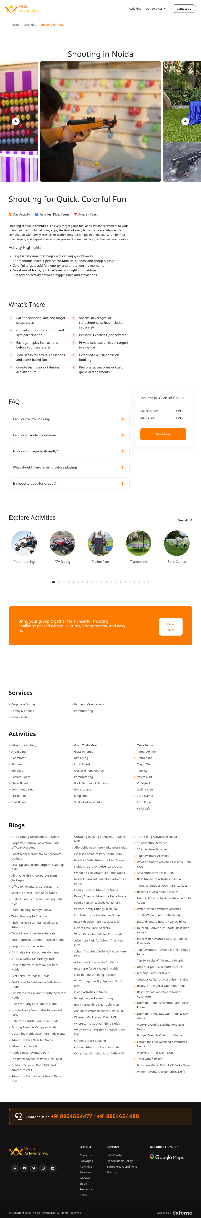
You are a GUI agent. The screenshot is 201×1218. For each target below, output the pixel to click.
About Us (86, 1155)
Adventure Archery (23, 745)
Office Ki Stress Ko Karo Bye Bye (32, 959)
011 (101, 582)
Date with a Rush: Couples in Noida (34, 1021)
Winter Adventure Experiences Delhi (161, 1071)
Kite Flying (81, 758)
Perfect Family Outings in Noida (95, 909)
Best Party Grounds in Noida (30, 976)
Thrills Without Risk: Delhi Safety (158, 915)
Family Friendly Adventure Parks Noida (100, 896)
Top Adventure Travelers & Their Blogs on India (164, 952)
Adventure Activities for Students (96, 962)
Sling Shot (81, 796)
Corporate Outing (23, 704)
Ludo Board (82, 764)
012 (106, 582)
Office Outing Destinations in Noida (35, 837)
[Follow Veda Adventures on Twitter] (34, 1168)
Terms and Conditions (122, 1167)
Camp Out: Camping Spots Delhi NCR (99, 1053)
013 (111, 582)
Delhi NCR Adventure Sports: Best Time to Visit (163, 930)
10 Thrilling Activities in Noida (157, 837)
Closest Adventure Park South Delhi (98, 854)
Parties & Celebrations (89, 704)
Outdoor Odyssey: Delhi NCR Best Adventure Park (33, 1067)
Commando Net (22, 789)
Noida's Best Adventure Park (30, 1052)
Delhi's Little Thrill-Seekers (92, 928)
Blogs (83, 1184)
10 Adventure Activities (152, 843)
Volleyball (143, 783)
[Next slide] (185, 121)
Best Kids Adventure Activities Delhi (97, 921)
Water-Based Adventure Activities (159, 909)
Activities (135, 8)
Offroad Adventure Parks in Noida (97, 1047)
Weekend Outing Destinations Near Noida (160, 1026)
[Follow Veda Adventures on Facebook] (15, 1168)
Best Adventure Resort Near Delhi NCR (162, 921)
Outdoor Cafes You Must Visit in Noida (162, 979)
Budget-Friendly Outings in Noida (159, 1035)
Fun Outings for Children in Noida (97, 915)
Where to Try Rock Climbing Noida (97, 1023)
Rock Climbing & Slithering (92, 783)
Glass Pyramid (83, 751)
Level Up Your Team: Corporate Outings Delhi (37, 867)
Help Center (115, 1155)
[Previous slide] (16, 121)
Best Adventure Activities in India (159, 879)
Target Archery (146, 751)
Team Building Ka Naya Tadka (31, 910)
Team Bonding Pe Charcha (29, 916)
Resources (87, 1189)
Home (15, 24)
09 (92, 582)
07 (82, 582)
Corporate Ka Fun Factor (27, 946)
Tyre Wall (143, 770)
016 (125, 582)
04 (68, 582)
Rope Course (82, 789)
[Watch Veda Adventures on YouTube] (24, 1168)
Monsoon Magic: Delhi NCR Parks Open (163, 1065)
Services (85, 1172)
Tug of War (144, 764)
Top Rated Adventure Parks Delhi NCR (36, 1059)
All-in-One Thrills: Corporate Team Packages (34, 877)
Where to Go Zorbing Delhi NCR (95, 1017)
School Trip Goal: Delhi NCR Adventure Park (100, 953)
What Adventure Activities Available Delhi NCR (164, 864)
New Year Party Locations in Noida (34, 1004)
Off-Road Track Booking (90, 1040)
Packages (86, 1161)
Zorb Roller (144, 802)
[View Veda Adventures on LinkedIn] (53, 1168)
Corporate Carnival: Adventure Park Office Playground (35, 845)
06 (78, 582)
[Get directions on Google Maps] (167, 1157)
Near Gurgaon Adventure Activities (160, 967)
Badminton (18, 758)
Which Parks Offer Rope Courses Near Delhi (99, 1032)
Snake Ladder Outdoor (89, 802)
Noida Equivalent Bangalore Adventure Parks (100, 881)
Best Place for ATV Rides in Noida (96, 968)
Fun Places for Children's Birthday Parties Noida (39, 995)
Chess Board (19, 783)
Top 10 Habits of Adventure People (160, 960)
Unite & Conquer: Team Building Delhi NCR (37, 901)
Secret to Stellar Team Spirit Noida (34, 893)
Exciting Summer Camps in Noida (34, 1027)
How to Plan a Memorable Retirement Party (36, 1012)
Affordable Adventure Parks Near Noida (100, 847)
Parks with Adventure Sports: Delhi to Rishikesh (162, 941)
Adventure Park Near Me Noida (32, 1040)
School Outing (20, 717)
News (83, 1195)
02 (59, 582)
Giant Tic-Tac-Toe (85, 745)
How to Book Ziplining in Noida (95, 975)
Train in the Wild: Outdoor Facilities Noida (34, 967)
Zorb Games (145, 796)
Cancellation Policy (120, 1161)
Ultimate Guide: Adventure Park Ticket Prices (162, 1005)
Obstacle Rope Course (89, 770)
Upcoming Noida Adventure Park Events (38, 1033)
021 (148, 582)
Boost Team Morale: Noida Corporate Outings (36, 856)
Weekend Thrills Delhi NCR (155, 1052)
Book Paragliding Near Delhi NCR (96, 1004)
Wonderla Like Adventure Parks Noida (99, 873)
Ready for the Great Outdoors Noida (161, 986)
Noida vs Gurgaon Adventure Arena (98, 866)
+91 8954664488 (118, 1116)
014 (115, 582)
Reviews (85, 1178)
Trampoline (144, 758)
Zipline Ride (145, 789)
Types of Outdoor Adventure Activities (162, 885)
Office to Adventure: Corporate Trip (34, 886)
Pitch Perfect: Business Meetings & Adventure (34, 925)
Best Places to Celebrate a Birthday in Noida (36, 984)
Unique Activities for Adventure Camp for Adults (164, 900)
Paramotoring (83, 711)
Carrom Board (20, 777)
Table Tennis (145, 745)
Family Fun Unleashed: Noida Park (97, 902)
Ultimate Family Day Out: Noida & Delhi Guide (163, 1016)
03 (64, 582)
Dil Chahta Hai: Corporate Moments (35, 952)
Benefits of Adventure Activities (157, 892)
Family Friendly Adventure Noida (96, 890)
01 (53, 582)
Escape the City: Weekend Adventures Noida (162, 1044)
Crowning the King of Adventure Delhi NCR (99, 839)
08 (87, 582)
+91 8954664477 (71, 1116)
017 (130, 582)
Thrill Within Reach (149, 1059)
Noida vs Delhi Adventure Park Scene (99, 860)
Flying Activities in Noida (90, 992)
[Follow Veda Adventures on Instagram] (43, 1168)
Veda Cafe (143, 808)
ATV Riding (18, 751)
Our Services (154, 8)
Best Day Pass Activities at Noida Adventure (158, 994)
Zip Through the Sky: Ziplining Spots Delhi (98, 983)
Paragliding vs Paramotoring (93, 998)
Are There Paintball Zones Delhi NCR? (99, 1011)
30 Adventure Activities (152, 849)
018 (134, 582)
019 (139, 582)
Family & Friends (22, 711)
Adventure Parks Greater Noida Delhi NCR (36, 1078)
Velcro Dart (144, 777)
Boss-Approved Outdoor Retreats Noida (37, 939)
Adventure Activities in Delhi (156, 873)
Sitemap (112, 1172)
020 (144, 582)
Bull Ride (17, 770)
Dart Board (18, 802)
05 (73, 582)
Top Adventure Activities (153, 856)
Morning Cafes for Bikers (153, 973)
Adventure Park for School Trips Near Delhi (99, 942)
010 (97, 582)
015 (120, 582)
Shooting (17, 764)
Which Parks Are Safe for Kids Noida (98, 934)
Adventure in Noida (24, 1046)
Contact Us (184, 8)
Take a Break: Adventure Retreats (33, 933)
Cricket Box (18, 796)
